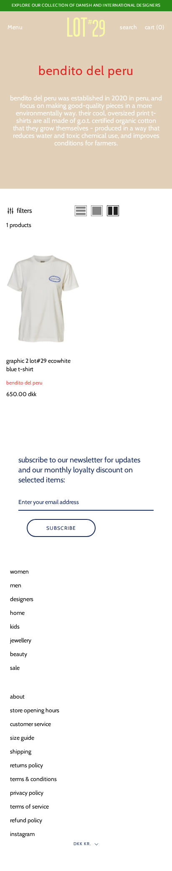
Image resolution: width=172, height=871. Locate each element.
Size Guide (22, 737)
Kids (15, 626)
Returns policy (26, 765)
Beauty (18, 654)
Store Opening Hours (34, 710)
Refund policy (26, 820)
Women (19, 571)
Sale (15, 667)
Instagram (22, 834)
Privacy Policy (26, 792)
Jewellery (20, 640)
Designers (21, 599)
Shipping (20, 751)
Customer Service (30, 724)
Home (17, 612)
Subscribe (61, 528)
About (17, 696)
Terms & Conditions (33, 779)
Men (15, 585)
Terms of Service (29, 806)
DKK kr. (82, 843)
